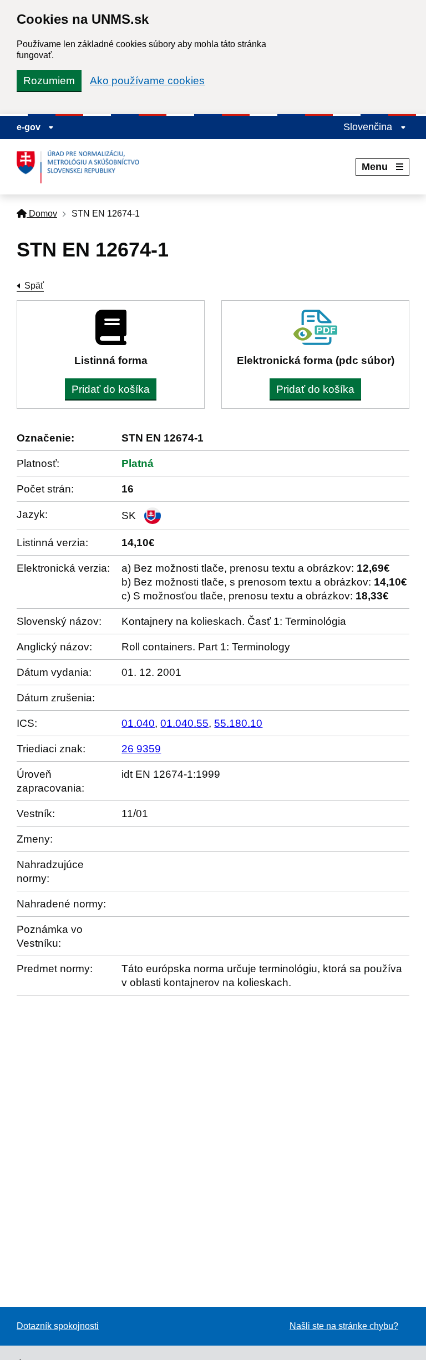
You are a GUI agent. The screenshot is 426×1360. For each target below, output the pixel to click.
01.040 (138, 723)
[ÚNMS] (82, 166)
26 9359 (141, 749)
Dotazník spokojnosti (58, 1326)
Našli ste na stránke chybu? (344, 1326)
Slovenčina (369, 126)
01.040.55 (184, 723)
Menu (375, 166)
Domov (42, 213)
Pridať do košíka (111, 389)
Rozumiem (49, 80)
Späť (34, 285)
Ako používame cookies (147, 80)
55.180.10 (238, 723)
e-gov (30, 127)
